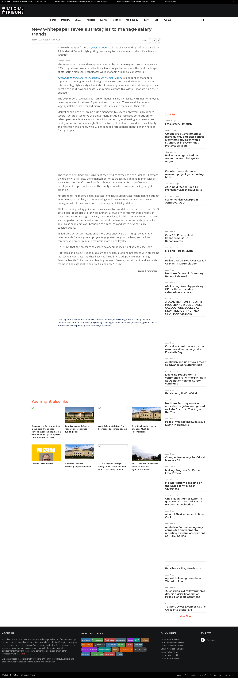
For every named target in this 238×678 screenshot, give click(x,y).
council (121, 644)
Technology (131, 20)
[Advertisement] (186, 10)
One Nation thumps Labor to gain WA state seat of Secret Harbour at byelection (183, 501)
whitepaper (105, 325)
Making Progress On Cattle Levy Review (182, 472)
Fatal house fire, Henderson (183, 568)
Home (53, 20)
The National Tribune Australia (22, 675)
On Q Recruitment (96, 47)
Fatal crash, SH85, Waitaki (181, 393)
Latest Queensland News (172, 645)
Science (117, 20)
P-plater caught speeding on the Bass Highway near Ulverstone (183, 485)
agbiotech (68, 319)
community (121, 640)
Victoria (145, 640)
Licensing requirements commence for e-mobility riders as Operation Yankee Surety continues (185, 379)
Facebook (211, 640)
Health (146, 20)
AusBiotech (79, 319)
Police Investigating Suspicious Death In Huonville (185, 423)
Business (104, 20)
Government (97, 640)
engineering (96, 322)
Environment (104, 649)
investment (110, 654)
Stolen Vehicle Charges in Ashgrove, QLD (181, 201)
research (95, 325)
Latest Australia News (170, 639)
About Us (180, 675)
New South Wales (89, 649)
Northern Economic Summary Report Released (184, 275)
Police (130, 640)
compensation (64, 322)
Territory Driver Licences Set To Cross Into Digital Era (185, 608)
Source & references (148, 270)
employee (85, 322)
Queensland (100, 644)
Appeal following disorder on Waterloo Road (183, 580)
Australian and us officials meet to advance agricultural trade (185, 364)
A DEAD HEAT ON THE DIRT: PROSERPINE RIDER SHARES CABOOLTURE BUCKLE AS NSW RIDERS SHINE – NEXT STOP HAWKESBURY (183, 307)
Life (156, 20)
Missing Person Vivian (179, 250)
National (65, 20)
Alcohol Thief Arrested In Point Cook (185, 516)
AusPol (129, 644)
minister (138, 644)
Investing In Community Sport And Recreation (124, 1)
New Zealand (140, 649)
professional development (70, 325)
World (167, 20)
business (86, 654)
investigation (97, 654)
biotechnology (120, 319)
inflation (116, 322)
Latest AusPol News (170, 658)
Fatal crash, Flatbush (178, 123)
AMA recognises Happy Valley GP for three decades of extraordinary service (184, 289)
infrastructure (126, 649)
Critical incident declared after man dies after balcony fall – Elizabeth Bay (184, 349)
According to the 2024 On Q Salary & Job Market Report (89, 77)
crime (119, 654)
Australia (90, 319)
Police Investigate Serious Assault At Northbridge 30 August (182, 158)
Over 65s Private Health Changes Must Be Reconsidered (180, 238)
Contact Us (191, 675)
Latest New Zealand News (172, 648)
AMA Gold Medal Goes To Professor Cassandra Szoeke (183, 188)
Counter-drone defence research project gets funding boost (184, 174)
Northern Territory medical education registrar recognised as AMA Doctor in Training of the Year (185, 408)
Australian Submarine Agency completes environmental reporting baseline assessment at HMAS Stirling (185, 532)
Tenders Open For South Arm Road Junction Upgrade (174, 1)
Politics (91, 20)
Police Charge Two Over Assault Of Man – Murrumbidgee (185, 262)
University (111, 644)
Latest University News (171, 655)
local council (87, 644)
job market (126, 322)
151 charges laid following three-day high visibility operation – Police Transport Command (185, 594)
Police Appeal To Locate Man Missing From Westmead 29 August (70, 1)
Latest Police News (169, 652)
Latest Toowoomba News (172, 642)
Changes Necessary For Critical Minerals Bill (185, 459)
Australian (99, 319)
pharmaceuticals (151, 322)
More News (186, 616)
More (22, 653)
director (76, 322)
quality (87, 325)
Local (78, 20)
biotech (108, 319)
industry (107, 322)
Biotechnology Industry (139, 319)
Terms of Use (203, 675)
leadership (137, 322)
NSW (137, 640)
